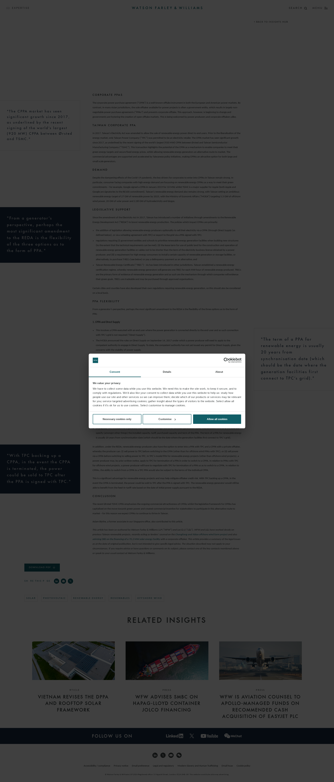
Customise (165, 419)
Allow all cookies (217, 419)
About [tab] (219, 371)
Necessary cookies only (117, 419)
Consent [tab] (115, 371)
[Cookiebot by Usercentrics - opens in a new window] (226, 360)
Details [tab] (167, 371)
